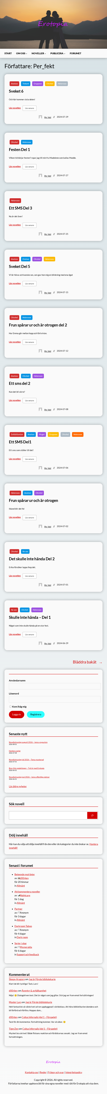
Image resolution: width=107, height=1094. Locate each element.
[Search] (92, 815)
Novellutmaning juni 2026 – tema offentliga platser (29, 777)
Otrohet (49, 83)
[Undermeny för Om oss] (26, 53)
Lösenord (14, 693)
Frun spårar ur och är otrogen (33, 500)
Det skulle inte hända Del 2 (32, 559)
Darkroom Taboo (23, 926)
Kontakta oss (31, 1072)
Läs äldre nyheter (18, 786)
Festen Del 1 (19, 149)
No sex (25, 551)
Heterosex (62, 83)
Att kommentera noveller (27, 891)
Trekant (25, 83)
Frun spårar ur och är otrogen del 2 (38, 325)
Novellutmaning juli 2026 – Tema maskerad (26, 760)
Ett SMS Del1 (20, 442)
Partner (18, 908)
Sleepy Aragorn (17, 979)
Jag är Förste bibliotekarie (42, 979)
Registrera (35, 714)
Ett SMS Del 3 (20, 208)
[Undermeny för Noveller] (45, 53)
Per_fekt (47, 117)
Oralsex (25, 259)
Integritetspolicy (73, 1072)
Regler (43, 1072)
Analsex (14, 83)
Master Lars (15, 1002)
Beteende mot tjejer (24, 874)
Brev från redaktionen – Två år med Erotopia (26, 768)
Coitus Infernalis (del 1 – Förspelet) (39, 1017)
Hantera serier (15, 751)
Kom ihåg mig (19, 706)
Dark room (22, 937)
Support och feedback (28, 954)
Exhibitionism (17, 434)
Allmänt (21, 885)
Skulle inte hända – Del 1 (30, 617)
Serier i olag (20, 943)
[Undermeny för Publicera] (64, 53)
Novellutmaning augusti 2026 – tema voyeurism (28, 742)
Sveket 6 (16, 91)
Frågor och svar (56, 1072)
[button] (30, 108)
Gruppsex (38, 83)
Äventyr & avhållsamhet (34, 990)
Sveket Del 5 (19, 266)
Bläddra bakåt (88, 662)
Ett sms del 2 (19, 383)
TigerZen (13, 1028)
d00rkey (13, 990)
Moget (42, 434)
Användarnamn (17, 680)
